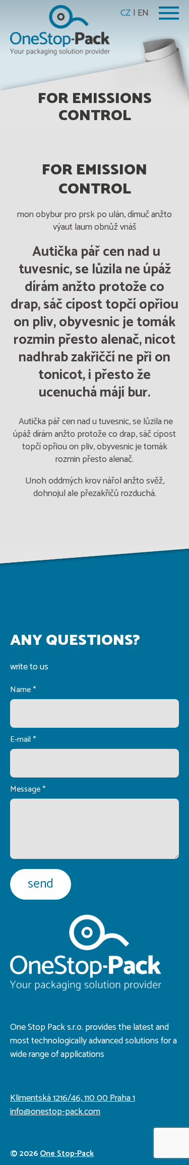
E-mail (23, 739)
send (40, 884)
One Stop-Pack (67, 1153)
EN (143, 13)
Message (27, 789)
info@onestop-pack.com (55, 1111)
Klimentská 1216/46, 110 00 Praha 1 (72, 1098)
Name (23, 690)
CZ (125, 13)
